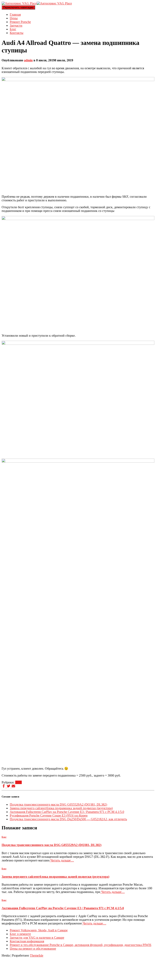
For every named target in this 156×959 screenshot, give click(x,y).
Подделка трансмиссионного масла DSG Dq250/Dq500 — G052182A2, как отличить (68, 819)
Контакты (16, 33)
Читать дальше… (62, 860)
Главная (15, 14)
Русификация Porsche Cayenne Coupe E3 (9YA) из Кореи (49, 815)
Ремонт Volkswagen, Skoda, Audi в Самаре (39, 930)
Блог (13, 29)
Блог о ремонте (20, 934)
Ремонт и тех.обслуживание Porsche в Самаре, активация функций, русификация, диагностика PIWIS (80, 945)
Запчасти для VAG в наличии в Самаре (37, 937)
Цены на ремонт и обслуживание (33, 948)
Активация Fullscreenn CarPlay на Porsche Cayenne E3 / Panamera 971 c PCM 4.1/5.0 (67, 812)
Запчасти (16, 25)
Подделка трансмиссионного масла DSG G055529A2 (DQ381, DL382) (58, 804)
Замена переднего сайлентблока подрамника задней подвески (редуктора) (61, 808)
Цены (14, 18)
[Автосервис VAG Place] (37, 3)
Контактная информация (27, 941)
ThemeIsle (36, 955)
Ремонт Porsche (20, 22)
